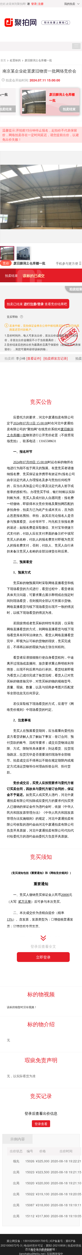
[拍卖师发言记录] (56, 358)
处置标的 (15, 60)
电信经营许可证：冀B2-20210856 (45, 1245)
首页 (3, 60)
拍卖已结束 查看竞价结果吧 (37, 304)
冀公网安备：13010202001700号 (28, 1241)
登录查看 (41, 1123)
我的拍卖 (69, 3)
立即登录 (43, 957)
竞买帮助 (12, 316)
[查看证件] (33, 358)
